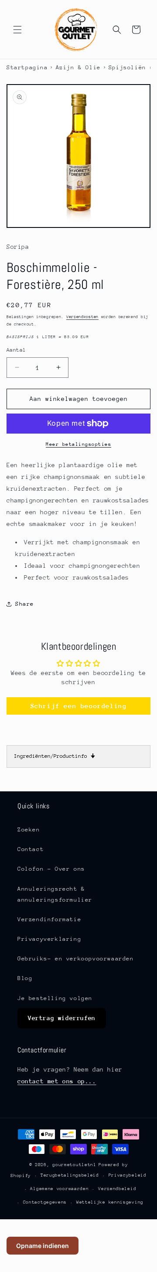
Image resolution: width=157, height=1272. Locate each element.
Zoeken (28, 829)
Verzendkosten (82, 316)
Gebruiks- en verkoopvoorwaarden (75, 958)
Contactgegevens (45, 1202)
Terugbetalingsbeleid (70, 1175)
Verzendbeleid (117, 1188)
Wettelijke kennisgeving (109, 1202)
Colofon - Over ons (51, 868)
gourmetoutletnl (74, 1164)
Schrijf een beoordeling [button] (79, 705)
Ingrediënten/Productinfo (54, 756)
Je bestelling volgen (54, 998)
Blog (24, 978)
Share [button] (24, 603)
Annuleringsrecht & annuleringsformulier (54, 894)
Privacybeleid (128, 1175)
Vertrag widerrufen (62, 1017)
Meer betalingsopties (78, 444)
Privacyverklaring (49, 939)
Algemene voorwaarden (59, 1188)
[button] (17, 29)
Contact (30, 849)
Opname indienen (42, 1245)
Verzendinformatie (49, 919)
